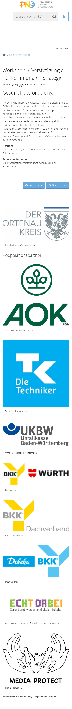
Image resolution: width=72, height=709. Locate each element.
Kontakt (21, 696)
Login (52, 696)
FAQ (30, 696)
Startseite (9, 696)
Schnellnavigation (19, 54)
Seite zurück (59, 185)
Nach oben (35, 185)
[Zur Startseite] (36, 4)
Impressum (41, 696)
